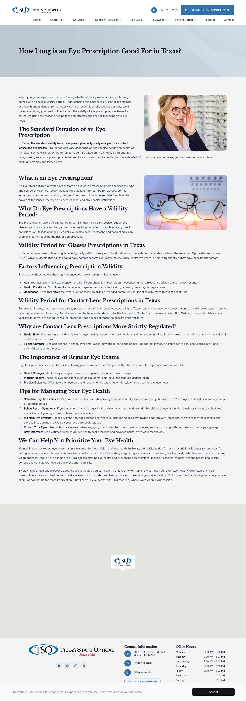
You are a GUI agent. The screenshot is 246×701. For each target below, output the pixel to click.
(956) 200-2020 (169, 10)
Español (209, 19)
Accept (213, 692)
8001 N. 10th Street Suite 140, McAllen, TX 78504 (150, 654)
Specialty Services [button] (106, 19)
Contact (229, 19)
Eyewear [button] (158, 19)
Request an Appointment (142, 681)
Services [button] (78, 19)
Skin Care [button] (136, 19)
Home (37, 19)
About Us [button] (56, 19)
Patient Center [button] (184, 19)
